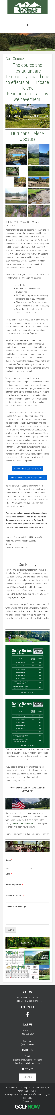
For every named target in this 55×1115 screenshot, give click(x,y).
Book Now (27, 1077)
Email (9, 874)
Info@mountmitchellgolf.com (27, 1063)
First (7, 869)
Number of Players (15, 895)
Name (9, 860)
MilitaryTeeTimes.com (23, 823)
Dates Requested (14, 884)
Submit (11, 930)
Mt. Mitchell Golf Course (27, 11)
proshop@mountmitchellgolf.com (27, 1060)
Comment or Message (16, 906)
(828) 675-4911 (27, 1044)
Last (30, 869)
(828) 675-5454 (27, 1034)
